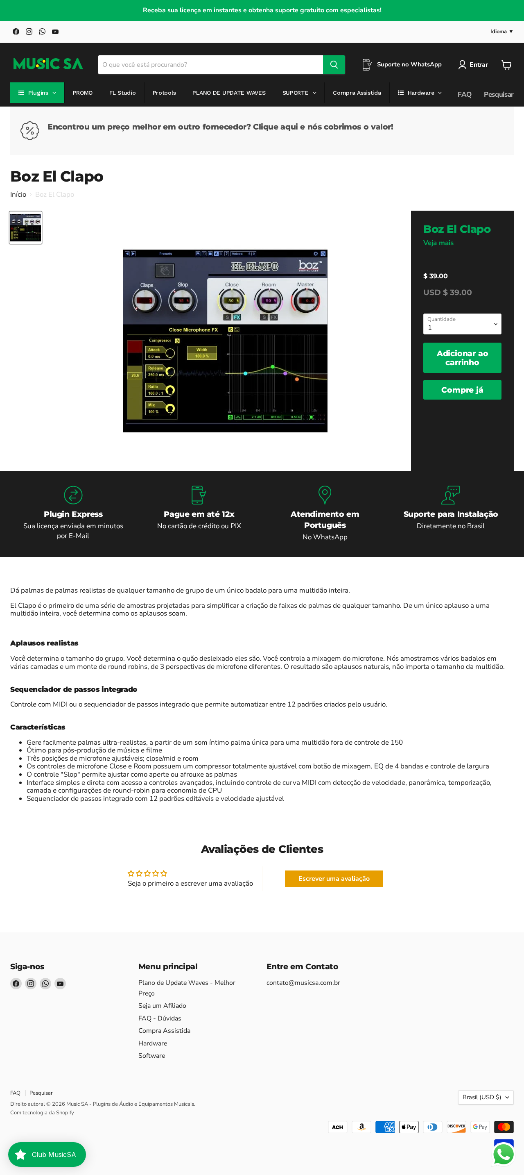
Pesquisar (499, 94)
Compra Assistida (164, 1030)
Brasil (482, 1097)
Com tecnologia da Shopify (42, 1112)
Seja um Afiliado (162, 1005)
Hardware (152, 1043)
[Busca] (334, 64)
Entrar (479, 64)
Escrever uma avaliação (334, 878)
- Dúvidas (159, 1018)
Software (151, 1055)
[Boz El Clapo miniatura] (25, 227)
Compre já (462, 390)
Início (18, 195)
